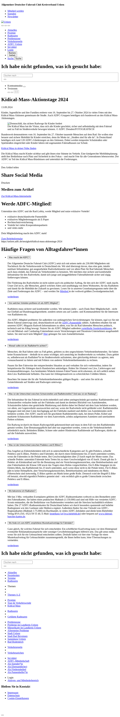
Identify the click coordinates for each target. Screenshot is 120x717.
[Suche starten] (5, 79)
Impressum (13, 692)
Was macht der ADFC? (19, 257)
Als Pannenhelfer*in (18, 672)
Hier (45, 334)
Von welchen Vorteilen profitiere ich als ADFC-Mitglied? (33, 303)
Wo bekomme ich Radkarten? (22, 491)
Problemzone (14, 38)
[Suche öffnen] (5, 25)
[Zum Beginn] (2, 715)
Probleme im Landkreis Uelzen (23, 625)
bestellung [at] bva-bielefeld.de (65, 513)
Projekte (12, 33)
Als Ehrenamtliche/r (17, 666)
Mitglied (64, 291)
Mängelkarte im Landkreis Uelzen (24, 627)
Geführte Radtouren (17, 616)
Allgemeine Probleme (18, 630)
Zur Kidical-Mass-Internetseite (16, 196)
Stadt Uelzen (14, 633)
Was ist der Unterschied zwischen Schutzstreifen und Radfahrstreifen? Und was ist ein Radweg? (52, 394)
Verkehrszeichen (16, 652)
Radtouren (13, 35)
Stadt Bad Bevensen (18, 636)
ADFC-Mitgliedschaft (18, 661)
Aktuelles (12, 30)
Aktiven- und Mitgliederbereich (23, 680)
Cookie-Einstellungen (18, 698)
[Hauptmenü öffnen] (9, 25)
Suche (11, 58)
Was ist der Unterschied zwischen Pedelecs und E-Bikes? (35, 445)
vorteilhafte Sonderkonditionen (96, 328)
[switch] (24, 86)
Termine (12, 578)
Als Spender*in (15, 663)
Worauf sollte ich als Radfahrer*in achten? (28, 346)
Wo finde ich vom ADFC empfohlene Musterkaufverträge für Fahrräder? (41, 523)
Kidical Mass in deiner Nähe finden (18, 148)
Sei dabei (12, 47)
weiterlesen (13, 296)
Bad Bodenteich (15, 641)
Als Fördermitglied (17, 669)
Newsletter (13, 16)
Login (10, 49)
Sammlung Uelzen (17, 639)
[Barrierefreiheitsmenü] (2, 25)
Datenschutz (14, 695)
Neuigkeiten (14, 575)
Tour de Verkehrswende (19, 603)
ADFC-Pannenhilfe (71, 322)
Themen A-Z (14, 594)
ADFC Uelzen (15, 44)
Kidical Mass (14, 605)
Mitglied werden (16, 11)
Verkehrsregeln (15, 41)
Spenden (12, 13)
